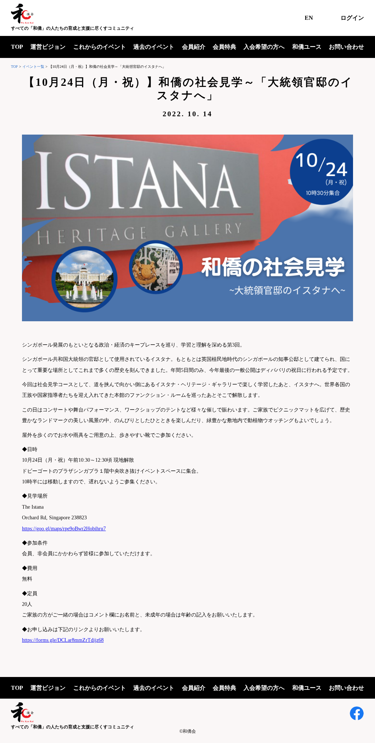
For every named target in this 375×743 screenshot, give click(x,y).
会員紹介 (193, 47)
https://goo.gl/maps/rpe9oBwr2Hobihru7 (64, 528)
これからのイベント (99, 47)
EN (309, 18)
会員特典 (224, 47)
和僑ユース (307, 47)
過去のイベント (153, 47)
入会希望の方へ (264, 47)
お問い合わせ (346, 47)
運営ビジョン (48, 47)
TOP (17, 47)
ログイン (352, 18)
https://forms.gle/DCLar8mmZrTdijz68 (63, 640)
